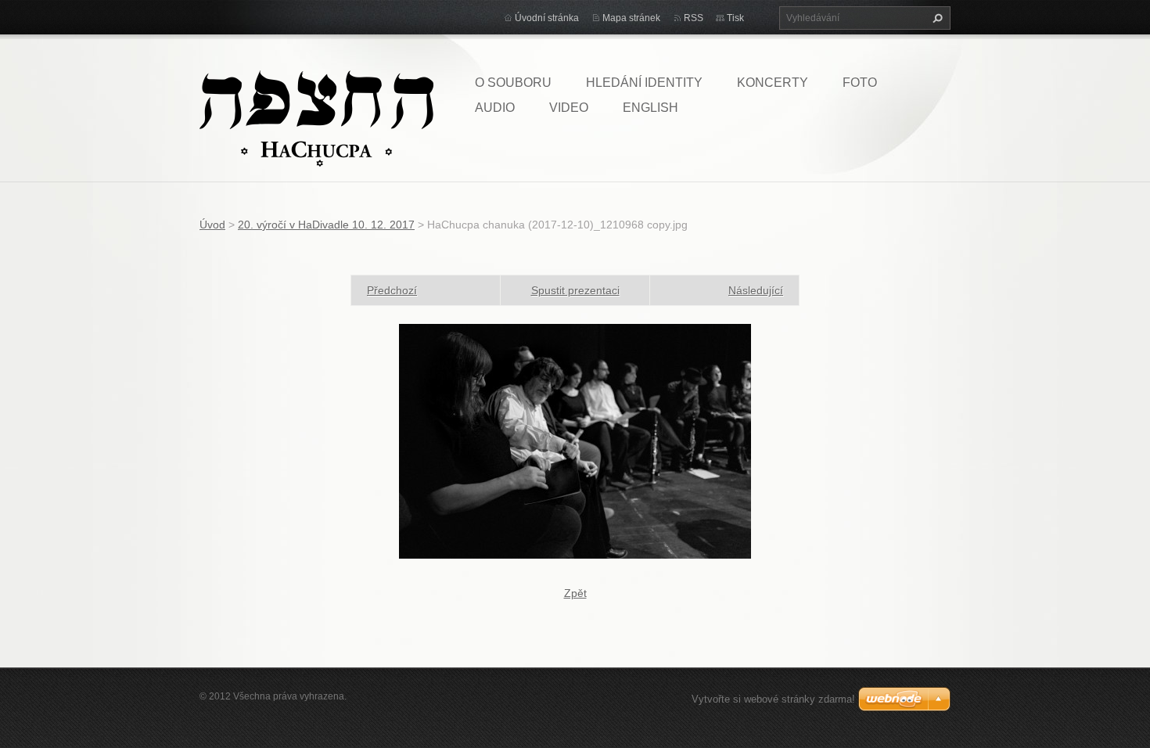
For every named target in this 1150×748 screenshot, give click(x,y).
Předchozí (392, 290)
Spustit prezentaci (575, 290)
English (650, 107)
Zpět (575, 593)
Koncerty (772, 82)
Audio (495, 107)
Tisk (735, 18)
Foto (860, 82)
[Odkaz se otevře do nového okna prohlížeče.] (575, 440)
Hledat (935, 18)
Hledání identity (644, 82)
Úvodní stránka (547, 18)
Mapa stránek (631, 18)
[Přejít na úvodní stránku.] (316, 117)
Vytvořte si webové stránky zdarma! (773, 699)
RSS (693, 18)
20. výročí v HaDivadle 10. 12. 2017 (326, 224)
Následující (755, 290)
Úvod (212, 224)
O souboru (513, 82)
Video (568, 107)
